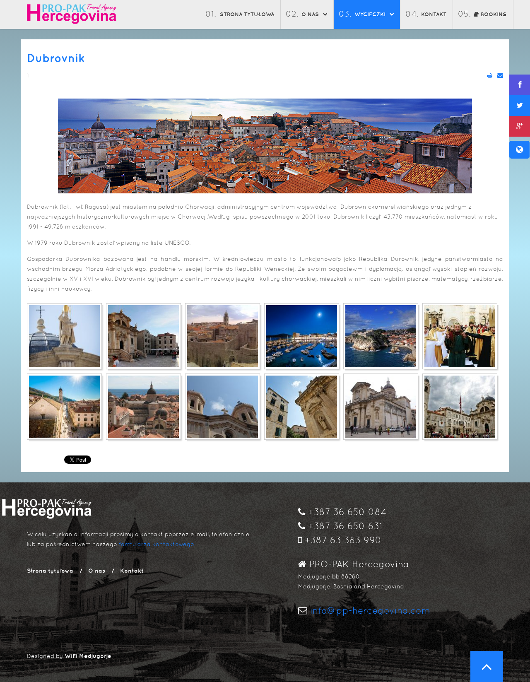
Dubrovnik (56, 58)
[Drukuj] (489, 75)
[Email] (500, 75)
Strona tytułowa (247, 14)
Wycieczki (369, 14)
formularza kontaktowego (156, 544)
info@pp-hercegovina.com (368, 610)
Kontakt (433, 14)
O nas (310, 14)
